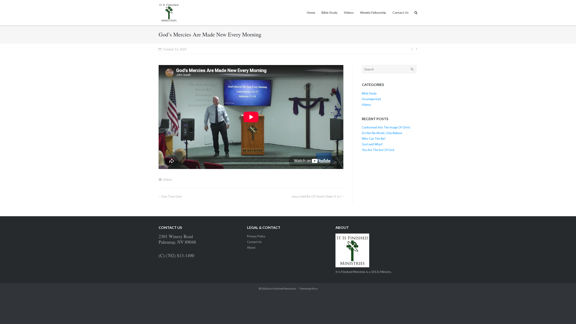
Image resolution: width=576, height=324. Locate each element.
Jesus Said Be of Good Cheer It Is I (316, 196)
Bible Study (330, 12)
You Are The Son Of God (378, 150)
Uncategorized (371, 99)
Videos (349, 12)
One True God (171, 196)
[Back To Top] (564, 313)
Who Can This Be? (374, 138)
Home (311, 12)
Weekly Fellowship (373, 12)
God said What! (372, 144)
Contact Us (400, 12)
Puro (314, 288)
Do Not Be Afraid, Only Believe (382, 133)
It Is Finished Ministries (282, 288)
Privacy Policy (256, 236)
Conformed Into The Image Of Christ (386, 127)
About (251, 247)
